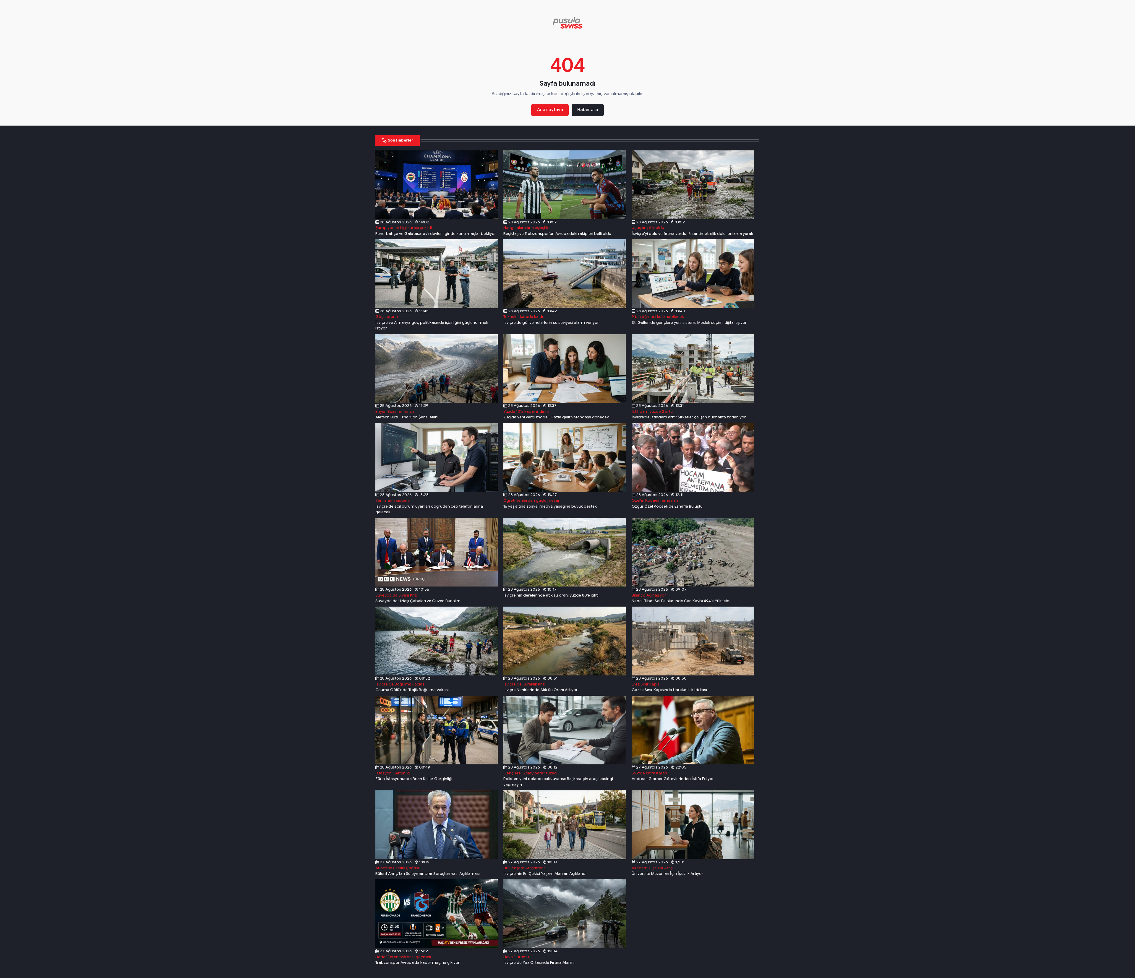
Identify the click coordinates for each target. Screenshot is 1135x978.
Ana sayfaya (550, 109)
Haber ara (587, 109)
